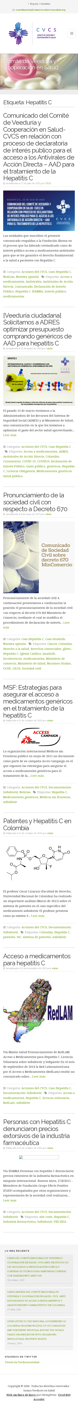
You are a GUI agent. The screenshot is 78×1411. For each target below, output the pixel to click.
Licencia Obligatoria (21, 471)
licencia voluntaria (56, 1098)
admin (49, 348)
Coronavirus (12, 461)
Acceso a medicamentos (40, 451)
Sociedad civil (31, 668)
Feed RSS (64, 1395)
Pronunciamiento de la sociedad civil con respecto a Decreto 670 (35, 502)
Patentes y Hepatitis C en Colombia (37, 824)
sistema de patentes (37, 937)
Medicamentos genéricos (54, 471)
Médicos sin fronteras (55, 797)
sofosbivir (10, 802)
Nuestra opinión (27, 277)
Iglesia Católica (30, 653)
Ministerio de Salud (31, 663)
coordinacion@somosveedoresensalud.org (41, 9)
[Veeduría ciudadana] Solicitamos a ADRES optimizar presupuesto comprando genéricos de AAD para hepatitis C (37, 329)
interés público (55, 291)
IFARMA (37, 291)
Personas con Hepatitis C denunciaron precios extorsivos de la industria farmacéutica (37, 1132)
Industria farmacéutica (19, 1221)
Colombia (52, 456)
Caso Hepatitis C (60, 272)
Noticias (8, 277)
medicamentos (13, 296)
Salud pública (13, 476)
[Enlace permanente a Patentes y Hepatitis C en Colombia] (39, 863)
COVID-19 (29, 461)
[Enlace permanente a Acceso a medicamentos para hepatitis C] (39, 1011)
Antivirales (33, 281)
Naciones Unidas (59, 663)
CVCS (48, 183)
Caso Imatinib (55, 639)
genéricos (53, 466)
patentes (9, 937)
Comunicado (24, 286)
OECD (16, 668)
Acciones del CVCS (34, 272)
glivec (67, 649)
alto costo (45, 1217)
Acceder (39, 1399)
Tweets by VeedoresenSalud (22, 1362)
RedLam (9, 1103)
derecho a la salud (16, 649)
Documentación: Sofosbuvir (22, 1093)
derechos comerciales (46, 649)
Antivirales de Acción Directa (23, 456)
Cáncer (52, 644)
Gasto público (35, 466)
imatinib (49, 653)
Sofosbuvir (44, 1221)
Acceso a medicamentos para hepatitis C (36, 959)
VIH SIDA (60, 1221)
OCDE (7, 668)
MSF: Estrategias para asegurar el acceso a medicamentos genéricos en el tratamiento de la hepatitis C (37, 701)
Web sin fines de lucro (21, 1395)
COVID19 (43, 461)
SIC (19, 937)
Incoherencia (12, 658)
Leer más (9, 435)
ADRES (63, 451)
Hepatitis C (23, 291)
